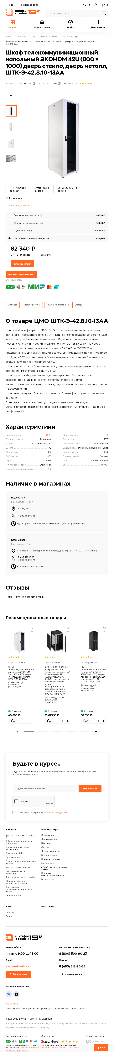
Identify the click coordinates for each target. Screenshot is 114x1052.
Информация (50, 829)
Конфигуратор (42, 27)
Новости (10, 912)
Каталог (13, 27)
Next (11, 173)
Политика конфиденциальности (52, 874)
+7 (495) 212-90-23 (25, 557)
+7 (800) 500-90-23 (26, 516)
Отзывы (79, 305)
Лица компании (49, 839)
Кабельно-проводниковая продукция (19, 842)
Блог (9, 906)
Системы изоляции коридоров (15, 872)
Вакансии (46, 843)
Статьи (9, 916)
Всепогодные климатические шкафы (21, 862)
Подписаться (90, 788)
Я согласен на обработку (42, 812)
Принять (101, 1047)
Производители (14, 895)
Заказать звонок (73, 974)
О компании (47, 835)
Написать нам (20, 974)
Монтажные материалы (18, 867)
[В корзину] (13, 721)
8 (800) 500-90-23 (29, 5)
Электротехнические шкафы (20, 877)
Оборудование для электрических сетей (17, 882)
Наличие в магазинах (58, 305)
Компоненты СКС (14, 853)
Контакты (47, 906)
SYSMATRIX (61, 697)
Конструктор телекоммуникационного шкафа (19, 889)
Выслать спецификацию (21, 274)
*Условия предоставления (19, 205)
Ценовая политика (50, 859)
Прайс (70, 27)
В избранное (23, 255)
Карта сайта (12, 1003)
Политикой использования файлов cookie (43, 1047)
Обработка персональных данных (54, 868)
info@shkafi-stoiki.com (17, 966)
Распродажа (47, 863)
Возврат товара (49, 855)
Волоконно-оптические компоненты (18, 848)
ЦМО (48, 435)
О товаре (12, 305)
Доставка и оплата (50, 851)
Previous (11, 96)
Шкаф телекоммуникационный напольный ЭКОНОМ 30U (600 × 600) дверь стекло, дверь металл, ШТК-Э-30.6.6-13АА (21, 673)
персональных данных (55, 812)
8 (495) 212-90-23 (72, 966)
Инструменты (13, 857)
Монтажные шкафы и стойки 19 (20, 836)
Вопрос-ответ (48, 879)
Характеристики (31, 305)
